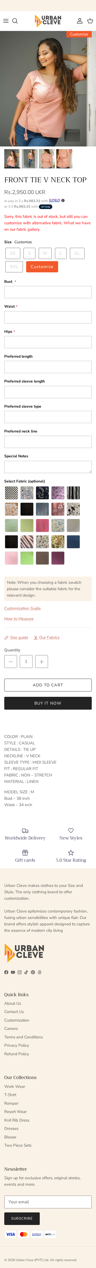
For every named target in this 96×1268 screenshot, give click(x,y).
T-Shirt (10, 1094)
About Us (12, 1003)
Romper (11, 1103)
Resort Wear (15, 1111)
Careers (11, 1028)
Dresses (11, 1128)
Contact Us (14, 1011)
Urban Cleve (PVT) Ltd (32, 1260)
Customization (16, 1020)
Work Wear (14, 1086)
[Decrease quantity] (10, 661)
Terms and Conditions (23, 1037)
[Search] (17, 21)
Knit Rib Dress (16, 1120)
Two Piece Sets (17, 1145)
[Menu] (6, 21)
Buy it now (48, 703)
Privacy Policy (16, 1045)
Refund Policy (16, 1054)
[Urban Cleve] (48, 21)
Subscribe (22, 1218)
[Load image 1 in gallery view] (48, 88)
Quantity (12, 650)
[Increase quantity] (41, 661)
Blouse (10, 1137)
